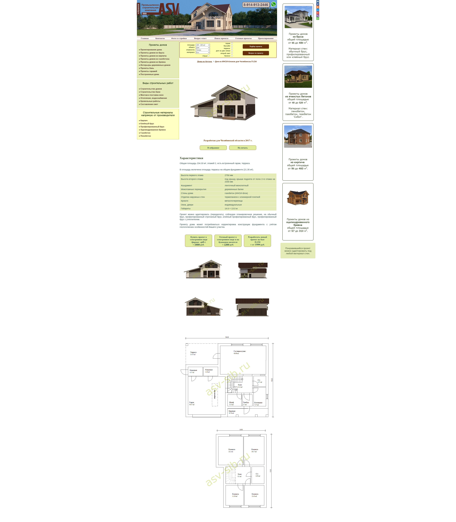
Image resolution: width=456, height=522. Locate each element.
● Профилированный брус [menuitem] (151, 127)
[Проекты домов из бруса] (298, 27)
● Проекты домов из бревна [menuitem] (152, 62)
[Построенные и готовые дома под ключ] (207, 35)
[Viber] (317, 15)
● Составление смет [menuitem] (148, 104)
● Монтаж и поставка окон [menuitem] (151, 95)
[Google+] (317, 12)
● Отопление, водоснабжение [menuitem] (153, 98)
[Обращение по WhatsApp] (273, 6)
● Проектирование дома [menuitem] (150, 50)
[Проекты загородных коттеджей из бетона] (298, 87)
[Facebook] (317, 4)
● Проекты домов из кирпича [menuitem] (152, 56)
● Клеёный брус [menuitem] (146, 124)
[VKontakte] (317, 1)
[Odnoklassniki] (317, 7)
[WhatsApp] (317, 18)
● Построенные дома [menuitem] (149, 74)
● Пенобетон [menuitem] (145, 136)
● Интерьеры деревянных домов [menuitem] (154, 65)
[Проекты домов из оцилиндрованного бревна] (297, 208)
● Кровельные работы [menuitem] (149, 101)
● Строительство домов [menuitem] (150, 89)
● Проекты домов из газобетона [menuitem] (154, 59)
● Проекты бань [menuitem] (146, 68)
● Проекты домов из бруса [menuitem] (151, 53)
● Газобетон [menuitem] (144, 133)
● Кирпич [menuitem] (143, 121)
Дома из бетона (204, 62)
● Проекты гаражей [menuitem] (148, 71)
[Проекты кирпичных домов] (298, 147)
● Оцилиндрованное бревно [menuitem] (152, 130)
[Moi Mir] (317, 10)
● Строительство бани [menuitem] (149, 92)
